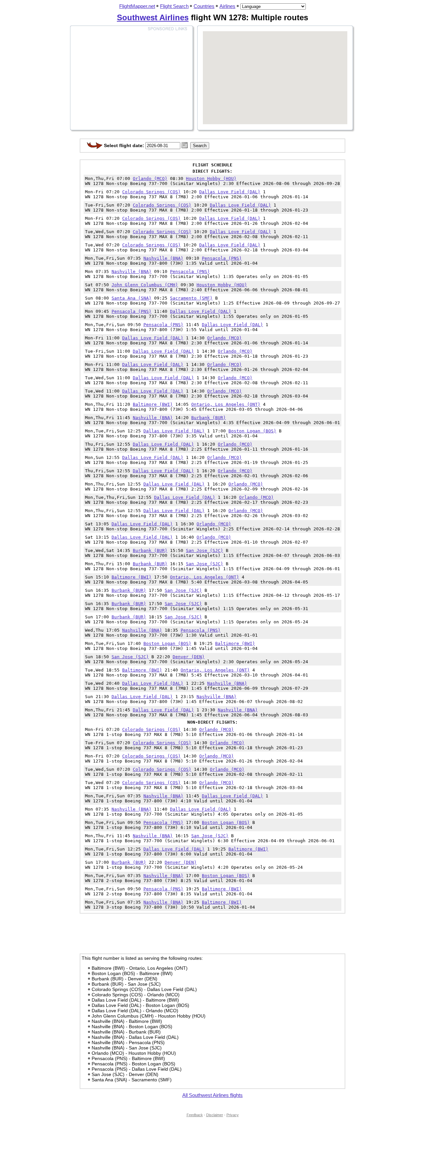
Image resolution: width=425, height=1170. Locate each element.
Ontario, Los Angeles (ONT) (225, 404)
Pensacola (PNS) (222, 258)
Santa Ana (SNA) (131, 298)
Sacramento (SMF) (191, 298)
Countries (204, 6)
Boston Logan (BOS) (252, 430)
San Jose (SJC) (204, 550)
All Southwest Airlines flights (212, 1095)
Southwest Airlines (153, 17)
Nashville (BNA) (163, 258)
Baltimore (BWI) (153, 404)
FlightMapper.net (137, 6)
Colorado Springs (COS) (151, 191)
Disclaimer (214, 1115)
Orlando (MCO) (150, 178)
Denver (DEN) (189, 656)
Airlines (227, 6)
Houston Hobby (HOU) (211, 178)
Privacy (232, 1115)
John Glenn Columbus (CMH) (145, 284)
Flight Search (174, 6)
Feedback (195, 1115)
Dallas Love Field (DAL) (229, 191)
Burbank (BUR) (208, 417)
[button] (185, 145)
